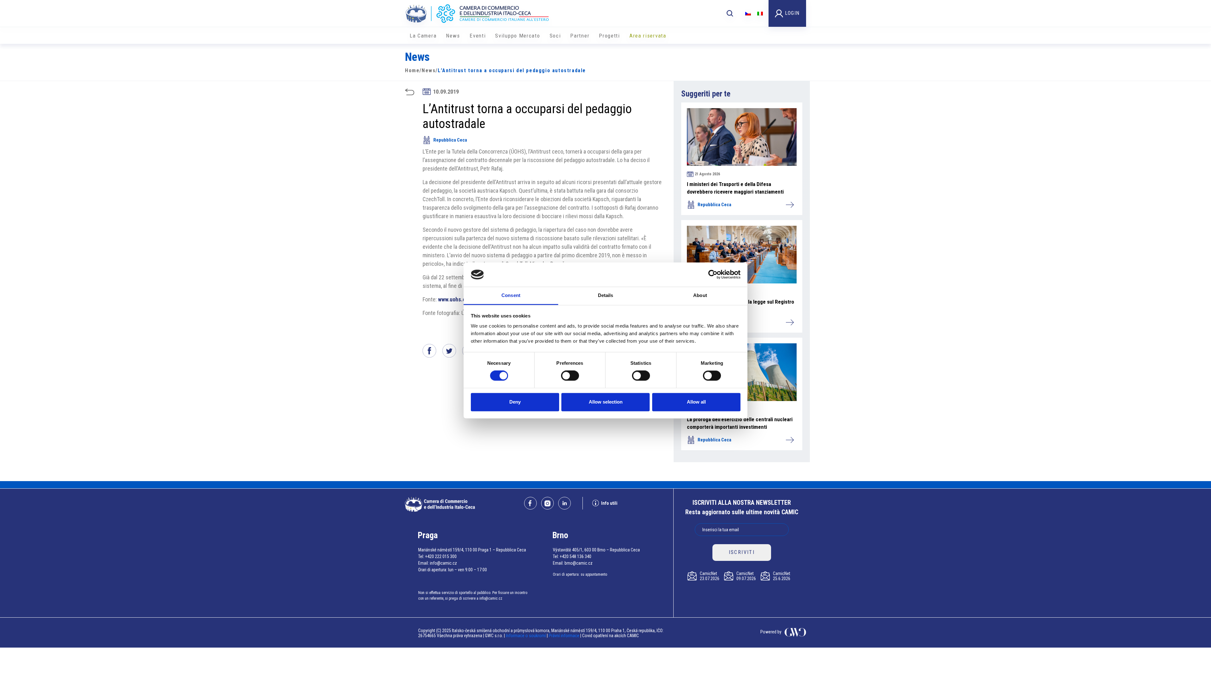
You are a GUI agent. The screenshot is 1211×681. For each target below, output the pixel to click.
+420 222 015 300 (441, 556)
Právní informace (564, 635)
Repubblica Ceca (450, 140)
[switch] (570, 376)
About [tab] (700, 295)
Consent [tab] (510, 295)
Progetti (609, 35)
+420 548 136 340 (575, 556)
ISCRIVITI (742, 552)
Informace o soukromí (526, 635)
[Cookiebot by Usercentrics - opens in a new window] (712, 274)
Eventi (478, 35)
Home (412, 70)
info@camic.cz (443, 563)
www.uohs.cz (453, 299)
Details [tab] (605, 295)
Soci (555, 35)
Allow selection (606, 402)
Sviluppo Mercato (517, 35)
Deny (515, 402)
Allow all (696, 402)
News (453, 35)
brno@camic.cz (579, 563)
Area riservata (647, 35)
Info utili (609, 503)
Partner (579, 35)
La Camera (423, 35)
